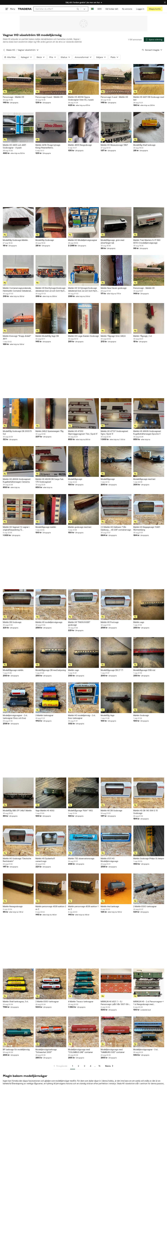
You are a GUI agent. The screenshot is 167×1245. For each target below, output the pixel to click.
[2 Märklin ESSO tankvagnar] (148, 888)
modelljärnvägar (62, 1081)
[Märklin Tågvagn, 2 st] (148, 318)
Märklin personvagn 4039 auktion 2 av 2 (50, 907)
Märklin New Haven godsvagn (114, 288)
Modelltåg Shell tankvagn (144, 145)
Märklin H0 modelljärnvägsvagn (48, 622)
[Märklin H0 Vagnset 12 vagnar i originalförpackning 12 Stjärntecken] (18, 509)
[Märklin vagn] (148, 604)
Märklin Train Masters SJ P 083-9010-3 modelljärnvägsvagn (147, 241)
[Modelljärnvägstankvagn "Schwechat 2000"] (50, 1032)
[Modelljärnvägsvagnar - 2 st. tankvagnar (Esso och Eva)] (18, 697)
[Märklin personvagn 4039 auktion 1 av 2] (83, 888)
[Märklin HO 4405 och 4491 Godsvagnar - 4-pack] (18, 127)
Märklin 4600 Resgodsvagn (80, 145)
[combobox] (57, 9)
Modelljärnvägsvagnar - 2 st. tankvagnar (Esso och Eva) (15, 716)
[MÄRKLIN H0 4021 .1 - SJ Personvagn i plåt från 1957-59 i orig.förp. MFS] (116, 984)
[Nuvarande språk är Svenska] (92, 9)
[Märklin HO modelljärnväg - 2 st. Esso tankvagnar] (83, 697)
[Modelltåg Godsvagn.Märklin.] (18, 222)
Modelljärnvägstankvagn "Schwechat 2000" (46, 1050)
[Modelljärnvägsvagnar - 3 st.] (148, 1032)
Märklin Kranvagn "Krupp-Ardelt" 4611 (17, 337)
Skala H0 (10, 50)
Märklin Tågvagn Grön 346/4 (113, 336)
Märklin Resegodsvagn (13, 906)
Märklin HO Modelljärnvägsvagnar (82, 240)
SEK (99, 9)
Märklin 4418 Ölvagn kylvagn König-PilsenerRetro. (47, 146)
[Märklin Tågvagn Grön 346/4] (116, 318)
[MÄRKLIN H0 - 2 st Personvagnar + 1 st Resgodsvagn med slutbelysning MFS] (148, 984)
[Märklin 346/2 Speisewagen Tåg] (50, 413)
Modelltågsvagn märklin (45, 527)
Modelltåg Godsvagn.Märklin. (15, 240)
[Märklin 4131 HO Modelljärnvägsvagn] (116, 840)
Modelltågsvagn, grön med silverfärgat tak (112, 241)
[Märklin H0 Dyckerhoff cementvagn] (50, 840)
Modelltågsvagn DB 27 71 (112, 670)
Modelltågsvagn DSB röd (144, 670)
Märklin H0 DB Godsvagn (111, 810)
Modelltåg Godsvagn (44, 240)
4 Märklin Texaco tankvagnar (80, 1001)
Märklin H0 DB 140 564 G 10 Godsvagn (145, 811)
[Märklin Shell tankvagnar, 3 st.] (18, 984)
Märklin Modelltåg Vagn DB (47, 336)
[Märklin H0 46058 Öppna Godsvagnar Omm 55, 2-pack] (83, 79)
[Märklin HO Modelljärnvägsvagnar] (83, 222)
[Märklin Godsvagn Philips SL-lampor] (148, 840)
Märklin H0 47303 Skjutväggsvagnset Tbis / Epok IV (82, 432)
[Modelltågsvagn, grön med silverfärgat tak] (116, 222)
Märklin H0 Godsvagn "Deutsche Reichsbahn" (17, 859)
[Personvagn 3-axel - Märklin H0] (50, 79)
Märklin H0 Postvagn (110, 622)
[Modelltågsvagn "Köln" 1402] (83, 793)
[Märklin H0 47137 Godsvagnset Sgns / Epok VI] (116, 413)
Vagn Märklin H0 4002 (44, 810)
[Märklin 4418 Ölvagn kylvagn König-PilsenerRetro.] (50, 127)
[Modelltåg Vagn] (116, 697)
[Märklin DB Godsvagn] (18, 604)
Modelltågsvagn (75, 479)
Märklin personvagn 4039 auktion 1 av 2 (83, 907)
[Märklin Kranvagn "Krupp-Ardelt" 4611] (18, 318)
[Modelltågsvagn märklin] (50, 509)
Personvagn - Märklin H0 (13, 97)
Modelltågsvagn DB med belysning (50, 670)
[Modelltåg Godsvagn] (50, 222)
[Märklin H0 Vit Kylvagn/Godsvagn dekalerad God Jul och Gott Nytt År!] (83, 270)
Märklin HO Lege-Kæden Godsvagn (83, 336)
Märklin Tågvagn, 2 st (142, 336)
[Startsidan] (25, 9)
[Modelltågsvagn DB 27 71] (116, 652)
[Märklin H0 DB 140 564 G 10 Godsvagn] (148, 793)
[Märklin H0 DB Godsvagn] (116, 793)
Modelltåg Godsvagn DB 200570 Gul (17, 432)
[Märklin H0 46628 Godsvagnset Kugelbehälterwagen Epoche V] (148, 413)
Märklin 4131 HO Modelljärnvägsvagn (109, 859)
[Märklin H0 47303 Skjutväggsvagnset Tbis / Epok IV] (83, 413)
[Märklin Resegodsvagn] (18, 888)
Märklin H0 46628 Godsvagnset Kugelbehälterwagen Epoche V (147, 432)
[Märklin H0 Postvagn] (116, 604)
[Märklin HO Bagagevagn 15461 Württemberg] (148, 509)
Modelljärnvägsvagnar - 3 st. (145, 1049)
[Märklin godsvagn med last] (83, 509)
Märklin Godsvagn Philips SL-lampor (148, 858)
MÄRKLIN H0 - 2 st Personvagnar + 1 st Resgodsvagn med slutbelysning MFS (148, 1003)
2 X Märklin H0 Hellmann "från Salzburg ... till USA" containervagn (116, 528)
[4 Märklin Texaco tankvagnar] (83, 984)
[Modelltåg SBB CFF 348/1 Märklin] (18, 793)
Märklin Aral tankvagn (110, 906)
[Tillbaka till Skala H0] (4, 50)
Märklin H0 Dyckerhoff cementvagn (45, 859)
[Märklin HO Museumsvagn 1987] (116, 127)
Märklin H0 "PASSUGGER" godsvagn (79, 623)
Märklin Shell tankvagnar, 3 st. (16, 1001)
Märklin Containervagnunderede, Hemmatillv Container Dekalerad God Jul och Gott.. (17, 289)
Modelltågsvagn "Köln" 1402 (80, 810)
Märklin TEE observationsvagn (81, 858)
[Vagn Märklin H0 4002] (50, 793)
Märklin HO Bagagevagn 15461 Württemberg (146, 528)
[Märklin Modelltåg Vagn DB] (50, 318)
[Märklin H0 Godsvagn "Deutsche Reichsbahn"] (18, 840)
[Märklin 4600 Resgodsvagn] (83, 127)
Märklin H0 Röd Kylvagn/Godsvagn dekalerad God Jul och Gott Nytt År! (50, 289)
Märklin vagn (138, 622)
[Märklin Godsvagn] (148, 697)
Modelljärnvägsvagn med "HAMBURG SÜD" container (113, 1050)
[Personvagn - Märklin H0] (18, 79)
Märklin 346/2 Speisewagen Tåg (49, 431)
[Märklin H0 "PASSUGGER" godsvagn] (83, 604)
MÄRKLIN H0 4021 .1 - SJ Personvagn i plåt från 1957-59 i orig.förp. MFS (115, 1003)
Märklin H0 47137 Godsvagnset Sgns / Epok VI (114, 432)
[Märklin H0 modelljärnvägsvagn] (50, 604)
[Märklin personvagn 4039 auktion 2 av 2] (50, 888)
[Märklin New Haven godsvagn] (116, 270)
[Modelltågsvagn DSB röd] (148, 652)
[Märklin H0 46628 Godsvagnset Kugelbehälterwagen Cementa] (18, 461)
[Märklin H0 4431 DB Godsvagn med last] (148, 79)
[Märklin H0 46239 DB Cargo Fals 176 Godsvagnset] (50, 461)
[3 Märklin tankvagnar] (50, 697)
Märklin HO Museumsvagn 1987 (114, 145)
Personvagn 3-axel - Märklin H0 (49, 97)
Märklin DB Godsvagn (12, 622)
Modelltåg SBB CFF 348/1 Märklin (17, 810)
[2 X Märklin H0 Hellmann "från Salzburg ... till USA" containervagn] (116, 509)
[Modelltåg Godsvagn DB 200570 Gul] (18, 413)
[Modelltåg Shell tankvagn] (148, 127)
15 (99, 1066)
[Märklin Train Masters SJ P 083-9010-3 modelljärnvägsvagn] (148, 222)
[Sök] (78, 9)
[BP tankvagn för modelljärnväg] (18, 1032)
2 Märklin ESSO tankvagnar (145, 906)
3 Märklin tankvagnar (44, 715)
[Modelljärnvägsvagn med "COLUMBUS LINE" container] (83, 1032)
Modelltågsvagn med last (144, 479)
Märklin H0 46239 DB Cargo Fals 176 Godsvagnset (49, 480)
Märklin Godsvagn (141, 715)
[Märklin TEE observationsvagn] (83, 840)
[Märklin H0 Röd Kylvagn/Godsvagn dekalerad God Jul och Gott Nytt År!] (50, 270)
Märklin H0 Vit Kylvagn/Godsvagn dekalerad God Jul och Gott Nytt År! (82, 289)
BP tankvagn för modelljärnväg (16, 1049)
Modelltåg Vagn (107, 715)
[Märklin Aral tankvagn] (116, 888)
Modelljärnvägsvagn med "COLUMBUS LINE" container (80, 1050)
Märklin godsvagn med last (79, 527)
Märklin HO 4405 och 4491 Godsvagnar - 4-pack (14, 146)
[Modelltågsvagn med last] (148, 461)
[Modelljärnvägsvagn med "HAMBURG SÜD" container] (116, 1032)
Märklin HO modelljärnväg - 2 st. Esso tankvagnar (82, 716)
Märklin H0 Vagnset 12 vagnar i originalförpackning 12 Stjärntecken (16, 528)
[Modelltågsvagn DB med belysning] (50, 652)
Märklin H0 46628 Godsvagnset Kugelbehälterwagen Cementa (17, 480)
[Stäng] (165, 2)
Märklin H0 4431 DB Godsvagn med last (148, 98)
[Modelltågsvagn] (83, 461)
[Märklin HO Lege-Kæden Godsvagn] (83, 318)
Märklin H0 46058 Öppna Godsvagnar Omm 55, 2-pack (81, 98)
